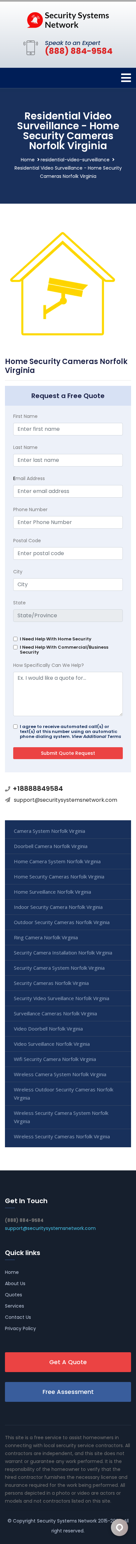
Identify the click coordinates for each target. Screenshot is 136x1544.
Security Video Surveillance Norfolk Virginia (61, 998)
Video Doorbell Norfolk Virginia (48, 1028)
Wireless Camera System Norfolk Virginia (60, 1074)
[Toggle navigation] (126, 78)
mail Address (29, 478)
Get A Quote (68, 1362)
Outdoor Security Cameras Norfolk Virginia (62, 922)
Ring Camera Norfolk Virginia (46, 937)
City (17, 571)
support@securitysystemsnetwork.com (65, 800)
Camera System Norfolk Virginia (49, 831)
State (19, 602)
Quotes (13, 1294)
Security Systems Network (67, 1521)
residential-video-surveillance (75, 159)
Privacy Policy (20, 1328)
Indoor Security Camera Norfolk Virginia (58, 907)
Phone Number (30, 509)
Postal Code (27, 540)
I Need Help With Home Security (55, 638)
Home (28, 159)
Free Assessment (68, 1392)
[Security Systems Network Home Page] (68, 19)
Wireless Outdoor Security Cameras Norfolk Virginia (63, 1093)
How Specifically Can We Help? (48, 665)
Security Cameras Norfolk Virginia (51, 983)
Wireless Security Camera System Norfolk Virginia (61, 1117)
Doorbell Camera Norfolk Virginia (50, 846)
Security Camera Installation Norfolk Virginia (63, 952)
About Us (15, 1283)
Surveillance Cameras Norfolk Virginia (55, 1013)
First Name (25, 416)
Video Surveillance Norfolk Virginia (52, 1043)
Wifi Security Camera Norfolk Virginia (55, 1059)
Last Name (25, 447)
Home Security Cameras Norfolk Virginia (59, 876)
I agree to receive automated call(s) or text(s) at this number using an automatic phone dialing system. (70, 731)
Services (14, 1306)
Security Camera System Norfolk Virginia (59, 967)
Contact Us (18, 1317)
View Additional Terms (96, 736)
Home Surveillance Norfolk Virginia (52, 891)
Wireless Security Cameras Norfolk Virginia (62, 1136)
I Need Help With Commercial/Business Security (64, 650)
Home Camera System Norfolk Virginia (57, 861)
